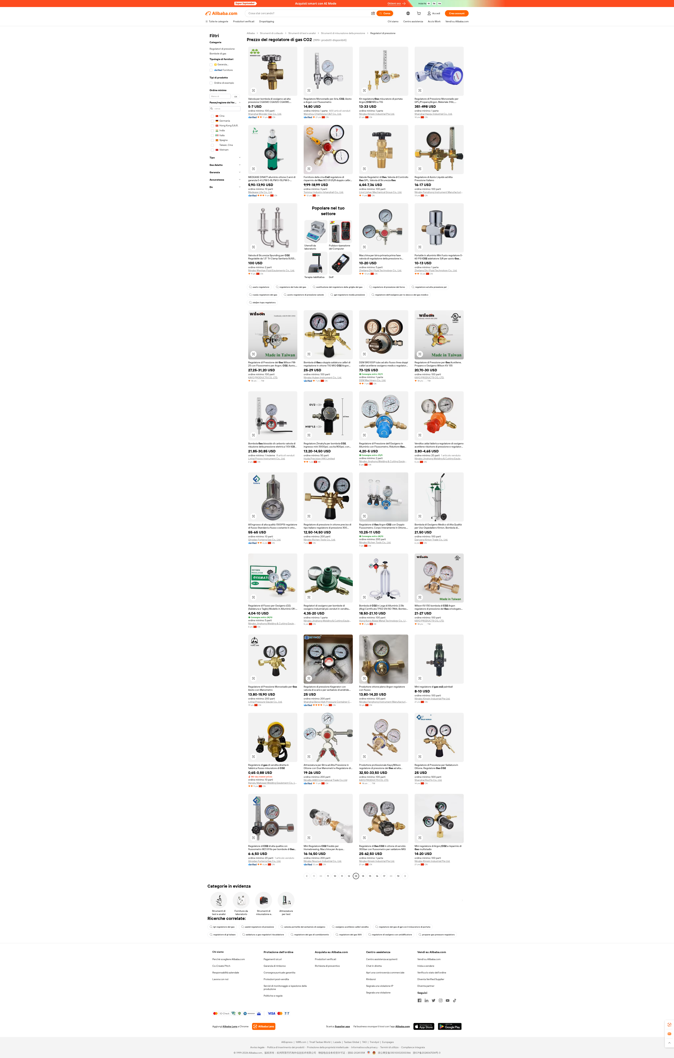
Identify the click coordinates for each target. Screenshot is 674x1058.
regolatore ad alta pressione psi (431, 287)
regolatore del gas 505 (350, 934)
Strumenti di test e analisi (302, 33)
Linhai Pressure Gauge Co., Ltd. (265, 701)
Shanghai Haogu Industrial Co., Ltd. (433, 113)
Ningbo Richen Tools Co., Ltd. (319, 539)
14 (363, 876)
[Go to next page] (405, 876)
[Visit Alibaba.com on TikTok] (454, 1000)
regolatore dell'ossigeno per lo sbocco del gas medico (401, 295)
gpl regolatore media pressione (349, 295)
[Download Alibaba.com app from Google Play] (450, 1026)
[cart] (419, 13)
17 (384, 876)
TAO (364, 1042)
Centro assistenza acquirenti (381, 959)
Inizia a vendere (425, 965)
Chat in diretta (374, 965)
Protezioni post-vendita (276, 979)
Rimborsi (371, 979)
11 (342, 876)
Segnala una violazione (378, 992)
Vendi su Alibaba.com (429, 959)
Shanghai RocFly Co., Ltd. (428, 780)
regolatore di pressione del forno (389, 287)
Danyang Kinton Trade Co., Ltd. (431, 539)
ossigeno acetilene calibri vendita (352, 927)
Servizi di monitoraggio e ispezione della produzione (285, 987)
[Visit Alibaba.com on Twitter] (433, 1000)
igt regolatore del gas (223, 927)
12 (349, 876)
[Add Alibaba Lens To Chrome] (263, 1026)
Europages (388, 1042)
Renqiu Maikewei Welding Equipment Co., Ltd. (272, 782)
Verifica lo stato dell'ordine (431, 972)
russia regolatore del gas (265, 295)
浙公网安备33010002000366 (394, 1052)
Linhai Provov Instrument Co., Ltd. (266, 458)
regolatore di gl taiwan (224, 934)
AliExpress (287, 1042)
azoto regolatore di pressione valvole (305, 295)
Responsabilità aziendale (225, 972)
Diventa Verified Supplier (430, 979)
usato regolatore (261, 287)
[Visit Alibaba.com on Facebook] (419, 1000)
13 (356, 876)
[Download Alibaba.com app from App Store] (423, 1026)
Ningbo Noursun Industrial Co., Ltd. (323, 861)
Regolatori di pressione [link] (382, 33)
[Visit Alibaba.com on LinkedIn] (426, 1000)
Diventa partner (425, 985)
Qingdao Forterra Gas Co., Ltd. (264, 539)
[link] (669, 1024)
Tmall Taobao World (319, 1042)
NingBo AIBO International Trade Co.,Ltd (325, 780)
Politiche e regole (273, 995)
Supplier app (342, 1026)
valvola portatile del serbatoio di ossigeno (304, 927)
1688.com (301, 1042)
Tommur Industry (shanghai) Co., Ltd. (323, 192)
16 (377, 876)
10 (335, 876)
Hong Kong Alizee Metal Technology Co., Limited (383, 620)
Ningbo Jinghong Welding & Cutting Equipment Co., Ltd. (383, 461)
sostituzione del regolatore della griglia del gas (339, 287)
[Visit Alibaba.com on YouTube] (447, 1000)
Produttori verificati (325, 959)
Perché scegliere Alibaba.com (228, 959)
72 (398, 876)
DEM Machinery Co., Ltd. (372, 380)
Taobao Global (351, 1042)
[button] (373, 13)
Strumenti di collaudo (271, 33)
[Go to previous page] (307, 876)
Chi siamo (218, 951)
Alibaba (251, 33)
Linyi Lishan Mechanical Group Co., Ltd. (380, 192)
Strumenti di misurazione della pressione (343, 33)
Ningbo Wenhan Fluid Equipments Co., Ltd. (271, 270)
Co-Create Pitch (221, 965)
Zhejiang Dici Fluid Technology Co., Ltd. (380, 270)
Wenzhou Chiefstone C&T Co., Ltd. (322, 113)
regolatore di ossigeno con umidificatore (392, 934)
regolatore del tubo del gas (292, 287)
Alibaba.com (402, 1026)
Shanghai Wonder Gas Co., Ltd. (265, 113)
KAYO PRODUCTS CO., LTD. (263, 377)
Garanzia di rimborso (275, 965)
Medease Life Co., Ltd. (260, 192)
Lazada (337, 1042)
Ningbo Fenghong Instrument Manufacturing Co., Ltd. (439, 192)
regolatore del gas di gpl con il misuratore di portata (404, 927)
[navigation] (225, 455)
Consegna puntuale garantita (279, 972)
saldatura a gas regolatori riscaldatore (265, 934)
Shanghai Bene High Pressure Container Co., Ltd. (328, 701)
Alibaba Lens (230, 1026)
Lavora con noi (220, 979)
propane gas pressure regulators (438, 934)
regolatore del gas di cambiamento (311, 934)
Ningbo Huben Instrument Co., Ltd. (323, 377)
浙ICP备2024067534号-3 (426, 1052)
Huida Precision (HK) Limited (319, 458)
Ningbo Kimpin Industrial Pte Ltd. (377, 113)
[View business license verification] (368, 1052)
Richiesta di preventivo (327, 965)
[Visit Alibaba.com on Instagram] (440, 1000)
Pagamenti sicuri (273, 959)
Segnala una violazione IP (379, 985)
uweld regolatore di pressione (259, 927)
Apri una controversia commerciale (385, 972)
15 (370, 876)
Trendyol (374, 1042)
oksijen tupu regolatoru (264, 302)
